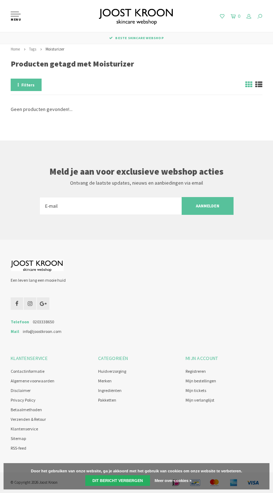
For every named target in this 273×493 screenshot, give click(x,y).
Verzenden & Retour (28, 419)
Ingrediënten (110, 390)
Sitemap (18, 438)
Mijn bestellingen (201, 380)
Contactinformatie (27, 371)
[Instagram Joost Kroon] (30, 303)
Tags (32, 49)
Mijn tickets (196, 390)
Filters (27, 85)
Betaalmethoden (26, 409)
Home (15, 49)
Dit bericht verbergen (117, 480)
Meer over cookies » (173, 480)
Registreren (196, 371)
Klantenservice (24, 428)
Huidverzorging (112, 371)
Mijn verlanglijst (200, 400)
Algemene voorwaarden (32, 380)
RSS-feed (18, 448)
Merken (105, 380)
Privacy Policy (23, 400)
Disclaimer (21, 390)
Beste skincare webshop (139, 38)
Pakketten (107, 400)
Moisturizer (55, 49)
